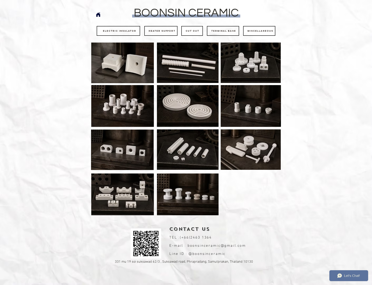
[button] (122, 63)
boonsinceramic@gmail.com (217, 246)
